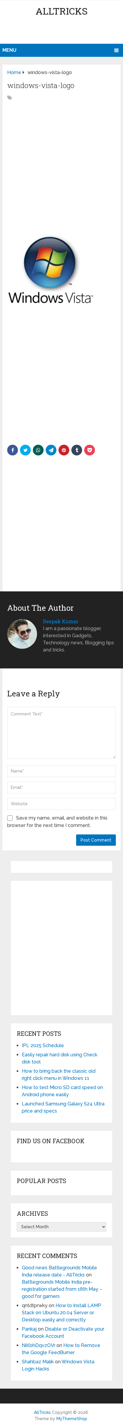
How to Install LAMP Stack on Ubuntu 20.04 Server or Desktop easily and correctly (61, 1313)
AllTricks (61, 10)
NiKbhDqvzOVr (38, 1345)
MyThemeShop (71, 1418)
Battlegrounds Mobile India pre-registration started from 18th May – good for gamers (62, 1289)
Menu (9, 50)
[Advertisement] (62, 31)
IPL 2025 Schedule (43, 1045)
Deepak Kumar (60, 621)
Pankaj (29, 1329)
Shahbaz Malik (38, 1362)
